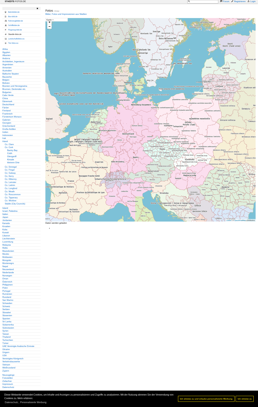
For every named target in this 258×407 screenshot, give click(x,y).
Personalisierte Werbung (33, 402)
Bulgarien (6, 92)
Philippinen (7, 284)
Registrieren (240, 1)
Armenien (6, 67)
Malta (5, 248)
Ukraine (6, 349)
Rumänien (7, 294)
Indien (5, 132)
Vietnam (6, 364)
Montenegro (8, 263)
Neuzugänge (8, 375)
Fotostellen (7, 378)
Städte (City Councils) (15, 203)
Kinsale (10, 159)
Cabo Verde (8, 95)
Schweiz (6, 306)
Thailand (6, 337)
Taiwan (5, 334)
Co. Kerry (9, 176)
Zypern (5, 371)
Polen (5, 288)
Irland (5, 141)
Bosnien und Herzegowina (14, 86)
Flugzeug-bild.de (15, 30)
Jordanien (7, 220)
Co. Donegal (11, 167)
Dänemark (7, 101)
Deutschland (8, 104)
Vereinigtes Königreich (12, 358)
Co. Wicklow (10, 200)
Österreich (7, 281)
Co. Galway (10, 173)
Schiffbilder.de (14, 25)
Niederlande (8, 272)
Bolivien (6, 83)
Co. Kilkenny (11, 179)
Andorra (6, 58)
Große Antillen (9, 129)
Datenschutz (8, 387)
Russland (6, 297)
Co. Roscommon (13, 194)
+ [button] (49, 22)
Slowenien (7, 315)
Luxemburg (7, 241)
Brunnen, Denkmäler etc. (14, 89)
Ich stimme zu (245, 399)
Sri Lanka (6, 321)
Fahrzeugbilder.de (15, 21)
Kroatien (6, 226)
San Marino (7, 300)
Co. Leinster (10, 182)
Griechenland (8, 126)
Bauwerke (7, 77)
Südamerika (8, 324)
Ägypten (6, 52)
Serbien (6, 309)
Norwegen (7, 275)
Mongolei (6, 260)
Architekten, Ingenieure (13, 61)
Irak (4, 138)
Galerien (6, 120)
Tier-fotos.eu (13, 43)
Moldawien (7, 257)
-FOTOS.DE (15, 1)
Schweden (7, 303)
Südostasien (8, 328)
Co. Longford (11, 188)
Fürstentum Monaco (12, 116)
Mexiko (5, 254)
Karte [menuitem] (49, 19)
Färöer (5, 107)
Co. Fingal (9, 170)
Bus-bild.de (12, 17)
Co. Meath (10, 191)
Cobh (9, 153)
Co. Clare (9, 144)
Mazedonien (8, 251)
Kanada (6, 223)
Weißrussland (8, 367)
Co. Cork (9, 147)
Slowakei (6, 312)
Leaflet (228, 220)
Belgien (5, 80)
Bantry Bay (12, 150)
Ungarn (5, 352)
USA (4, 355)
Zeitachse (7, 381)
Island (5, 208)
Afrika (5, 49)
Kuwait (5, 232)
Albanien (6, 55)
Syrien (5, 331)
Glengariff (11, 156)
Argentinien (7, 64)
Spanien (6, 318)
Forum (226, 1)
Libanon (6, 235)
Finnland (6, 110)
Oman (5, 278)
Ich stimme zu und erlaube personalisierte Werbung (206, 399)
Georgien (6, 123)
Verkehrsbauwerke (11, 361)
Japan (5, 217)
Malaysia (6, 245)
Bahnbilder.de (14, 12)
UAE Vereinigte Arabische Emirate (18, 346)
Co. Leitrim (10, 185)
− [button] (49, 26)
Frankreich (7, 113)
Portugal (6, 291)
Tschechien (7, 340)
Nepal (5, 266)
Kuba (4, 229)
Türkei (5, 343)
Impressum (7, 384)
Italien (5, 214)
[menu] (56, 20)
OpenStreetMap (240, 220)
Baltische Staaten (10, 74)
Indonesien (7, 135)
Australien (7, 70)
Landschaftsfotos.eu (16, 39)
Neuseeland (8, 269)
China (5, 98)
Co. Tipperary (11, 197)
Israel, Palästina (9, 211)
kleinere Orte (13, 162)
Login (253, 1)
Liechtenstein (8, 238)
